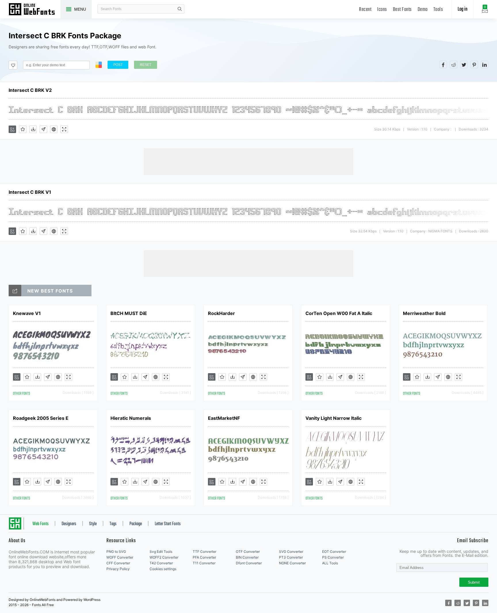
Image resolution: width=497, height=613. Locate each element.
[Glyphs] (43, 129)
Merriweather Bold (424, 313)
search (179, 9)
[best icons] (15, 290)
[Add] (12, 129)
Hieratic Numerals (130, 418)
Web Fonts (41, 524)
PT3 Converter (291, 557)
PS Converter (333, 557)
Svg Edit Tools (161, 551)
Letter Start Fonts (168, 524)
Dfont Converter (249, 563)
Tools (438, 9)
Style (93, 524)
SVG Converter (291, 551)
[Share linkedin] (484, 64)
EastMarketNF (224, 418)
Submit (474, 582)
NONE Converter (292, 563)
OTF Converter (248, 551)
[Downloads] (33, 129)
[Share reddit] (453, 64)
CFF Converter (118, 563)
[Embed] (54, 129)
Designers (69, 524)
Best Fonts (402, 9)
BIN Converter (247, 557)
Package (135, 524)
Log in (462, 9)
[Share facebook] (443, 64)
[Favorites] (22, 129)
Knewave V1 (27, 313)
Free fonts (34, 10)
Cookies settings (163, 569)
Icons (382, 9)
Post (118, 65)
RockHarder (221, 313)
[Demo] (64, 129)
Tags (113, 524)
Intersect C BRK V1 (30, 192)
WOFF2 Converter (164, 557)
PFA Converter (204, 557)
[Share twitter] (464, 64)
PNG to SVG (116, 551)
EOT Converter (334, 551)
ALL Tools (330, 563)
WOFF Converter (119, 557)
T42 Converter (161, 563)
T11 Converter (204, 563)
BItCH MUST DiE (128, 313)
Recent (365, 9)
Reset (145, 65)
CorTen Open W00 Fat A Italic (338, 313)
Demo (423, 9)
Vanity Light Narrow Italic (333, 418)
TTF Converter (204, 551)
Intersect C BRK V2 (30, 90)
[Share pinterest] (474, 64)
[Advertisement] (248, 161)
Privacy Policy (118, 569)
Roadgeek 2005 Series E (40, 418)
